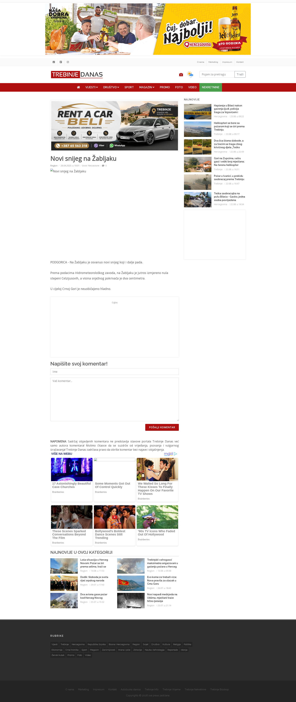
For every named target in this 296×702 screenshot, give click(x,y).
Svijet (145, 644)
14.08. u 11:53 (97, 570)
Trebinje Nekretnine (195, 689)
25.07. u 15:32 (97, 601)
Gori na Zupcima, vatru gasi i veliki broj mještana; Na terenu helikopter (229, 161)
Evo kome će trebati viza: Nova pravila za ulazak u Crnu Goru (162, 580)
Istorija (184, 650)
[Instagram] (67, 62)
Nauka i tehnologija (154, 650)
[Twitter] (60, 62)
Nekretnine (210, 87)
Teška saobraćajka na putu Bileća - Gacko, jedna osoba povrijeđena (229, 197)
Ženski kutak (58, 655)
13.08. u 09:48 (164, 570)
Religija (177, 644)
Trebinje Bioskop (219, 689)
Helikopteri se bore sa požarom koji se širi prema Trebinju (229, 126)
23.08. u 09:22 (237, 116)
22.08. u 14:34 (237, 204)
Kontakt (240, 62)
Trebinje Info (151, 689)
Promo (165, 87)
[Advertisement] (30, 87)
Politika (187, 644)
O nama (200, 62)
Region (54, 165)
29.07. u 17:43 (97, 584)
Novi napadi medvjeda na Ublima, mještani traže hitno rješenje (162, 597)
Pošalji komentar (162, 427)
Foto (179, 87)
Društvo (110, 87)
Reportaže (173, 650)
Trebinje (218, 134)
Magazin (146, 87)
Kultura (166, 644)
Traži (240, 74)
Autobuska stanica (131, 689)
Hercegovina (220, 116)
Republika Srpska (97, 644)
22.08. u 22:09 (237, 151)
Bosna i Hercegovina (119, 644)
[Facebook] (53, 62)
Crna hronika (71, 650)
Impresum (227, 62)
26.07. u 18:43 (164, 588)
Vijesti (90, 87)
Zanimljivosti (108, 650)
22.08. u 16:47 (232, 183)
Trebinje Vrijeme (172, 689)
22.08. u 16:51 (232, 169)
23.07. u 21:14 (164, 605)
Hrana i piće (124, 650)
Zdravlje (137, 650)
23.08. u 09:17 (232, 134)
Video (192, 87)
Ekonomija (57, 650)
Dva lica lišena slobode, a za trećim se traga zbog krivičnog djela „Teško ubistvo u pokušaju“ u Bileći (229, 147)
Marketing (213, 62)
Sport (129, 87)
